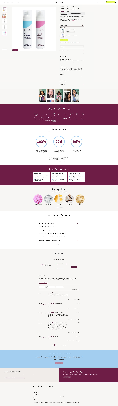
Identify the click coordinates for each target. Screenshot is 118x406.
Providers (17, 2)
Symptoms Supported (64, 50)
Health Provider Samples (50, 394)
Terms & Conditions (63, 394)
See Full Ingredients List (59, 207)
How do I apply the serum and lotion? (47, 230)
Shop (4, 2)
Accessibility (62, 396)
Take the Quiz (59, 363)
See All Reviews (63, 81)
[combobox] (51, 287)
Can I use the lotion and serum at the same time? (49, 240)
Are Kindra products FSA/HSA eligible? (47, 226)
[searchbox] (42, 287)
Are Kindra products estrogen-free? (46, 223)
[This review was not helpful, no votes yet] (78, 299)
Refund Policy (62, 390)
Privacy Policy (62, 392)
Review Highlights (64, 56)
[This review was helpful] (76, 332)
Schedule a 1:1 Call (50, 392)
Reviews (35, 397)
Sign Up (23, 378)
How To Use (62, 53)
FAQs (34, 399)
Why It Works (63, 84)
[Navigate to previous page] (52, 345)
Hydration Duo (10, 2)
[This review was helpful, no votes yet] (76, 299)
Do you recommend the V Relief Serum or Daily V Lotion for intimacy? (53, 237)
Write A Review (74, 266)
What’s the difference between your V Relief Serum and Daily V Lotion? (54, 233)
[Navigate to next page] (66, 345)
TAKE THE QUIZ (111, 2)
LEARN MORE (67, 377)
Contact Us (48, 390)
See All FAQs (59, 244)
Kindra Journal (36, 394)
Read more (55, 329)
